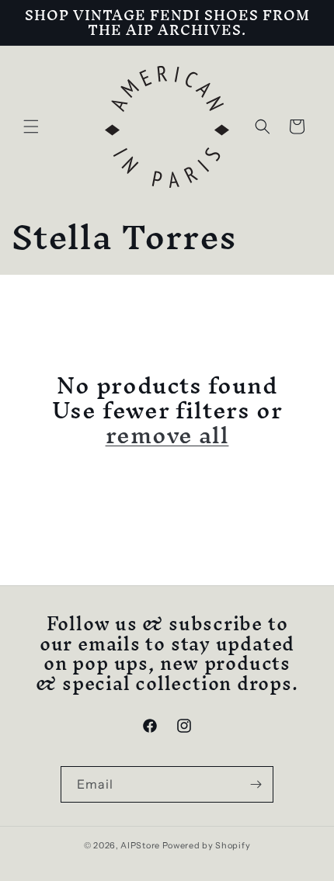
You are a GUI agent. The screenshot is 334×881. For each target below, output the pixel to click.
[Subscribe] (255, 784)
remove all (167, 435)
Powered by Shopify (206, 845)
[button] (31, 126)
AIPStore (140, 845)
